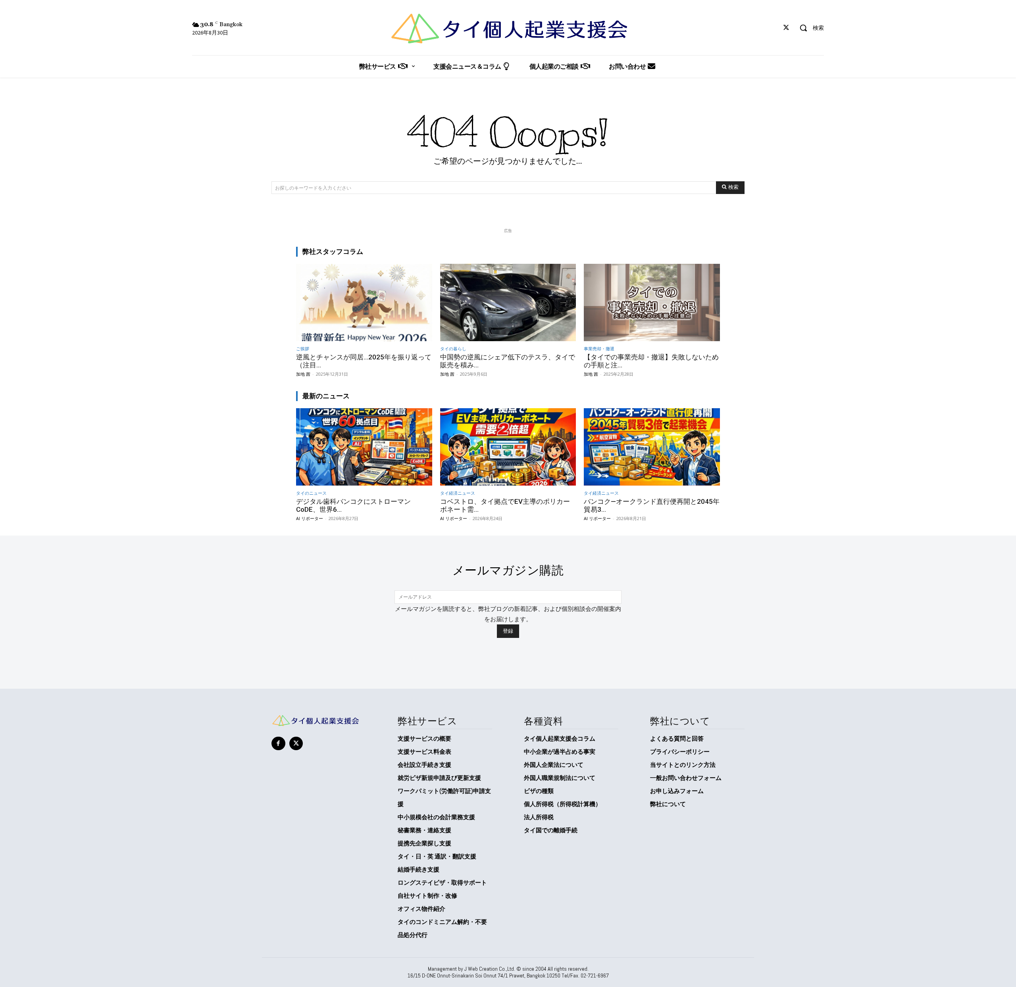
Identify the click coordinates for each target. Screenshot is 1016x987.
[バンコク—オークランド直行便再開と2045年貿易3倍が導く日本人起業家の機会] (652, 447)
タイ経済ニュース (457, 493)
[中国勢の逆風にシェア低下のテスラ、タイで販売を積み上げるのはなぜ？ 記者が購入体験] (508, 302)
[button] (809, 27)
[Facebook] (278, 744)
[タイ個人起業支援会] (508, 28)
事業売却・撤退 (599, 348)
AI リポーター (309, 518)
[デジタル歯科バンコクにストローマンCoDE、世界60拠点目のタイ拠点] (364, 447)
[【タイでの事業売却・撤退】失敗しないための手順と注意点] (652, 302)
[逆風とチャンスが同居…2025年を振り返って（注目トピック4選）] (364, 302)
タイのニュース (311, 493)
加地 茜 (303, 374)
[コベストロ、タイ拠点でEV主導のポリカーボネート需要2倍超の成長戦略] (508, 447)
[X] (786, 28)
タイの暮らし (453, 348)
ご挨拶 (302, 348)
